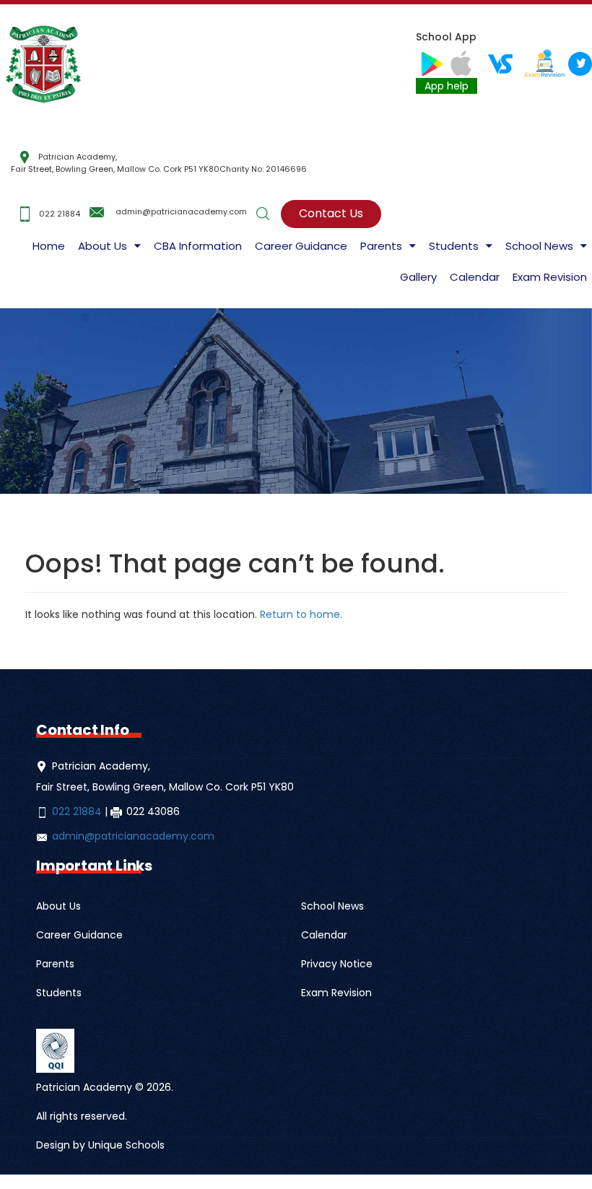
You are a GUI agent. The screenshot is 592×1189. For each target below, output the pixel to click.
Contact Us (331, 213)
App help (447, 86)
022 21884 (59, 213)
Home (48, 245)
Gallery (418, 276)
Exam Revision (550, 276)
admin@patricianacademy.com (181, 211)
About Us (102, 245)
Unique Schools (126, 1145)
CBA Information (198, 245)
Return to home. (299, 614)
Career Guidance (301, 245)
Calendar (475, 276)
